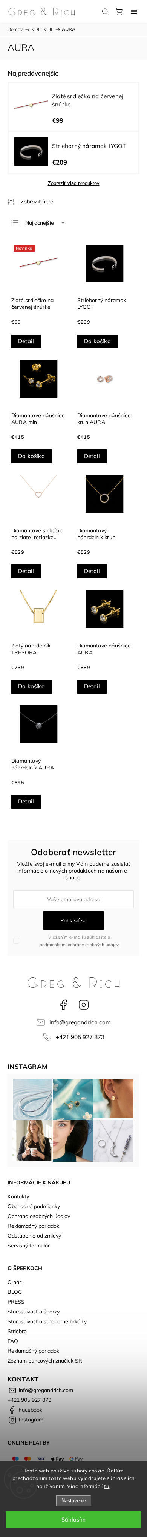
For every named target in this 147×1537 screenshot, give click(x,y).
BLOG (15, 1292)
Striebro (17, 1331)
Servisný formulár (29, 1245)
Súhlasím (73, 1519)
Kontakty (18, 1196)
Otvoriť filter (31, 201)
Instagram (83, 1004)
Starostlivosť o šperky (34, 1311)
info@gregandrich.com (80, 1022)
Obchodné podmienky (34, 1206)
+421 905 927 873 (80, 1037)
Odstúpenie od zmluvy (34, 1235)
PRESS (16, 1301)
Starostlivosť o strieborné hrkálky (47, 1321)
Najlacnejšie (39, 222)
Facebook (63, 1004)
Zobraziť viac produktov (74, 183)
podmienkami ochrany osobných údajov (79, 944)
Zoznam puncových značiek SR (45, 1360)
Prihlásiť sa (73, 920)
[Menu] (133, 11)
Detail (26, 341)
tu (106, 1486)
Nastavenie (73, 1500)
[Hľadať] (105, 11)
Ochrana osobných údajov (39, 1216)
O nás (15, 1282)
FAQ (13, 1341)
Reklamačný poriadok (33, 1226)
